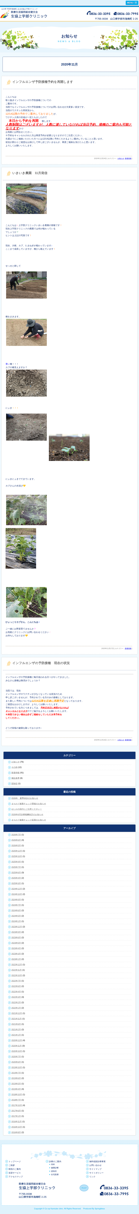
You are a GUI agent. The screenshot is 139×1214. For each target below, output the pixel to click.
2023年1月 (16, 959)
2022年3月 (16, 997)
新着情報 (128, 158)
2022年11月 (16, 970)
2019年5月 (16, 1083)
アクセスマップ (16, 1176)
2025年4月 (16, 878)
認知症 (14, 783)
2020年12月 (16, 1040)
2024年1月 (16, 921)
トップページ (15, 1161)
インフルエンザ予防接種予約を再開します (42, 81)
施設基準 (15, 778)
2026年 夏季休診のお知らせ (24, 798)
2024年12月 (16, 889)
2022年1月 (16, 1008)
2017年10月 (16, 1105)
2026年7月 (16, 834)
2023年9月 (16, 932)
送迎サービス (15, 1173)
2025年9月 (16, 862)
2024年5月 (16, 916)
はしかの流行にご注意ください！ (26, 809)
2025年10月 (16, 856)
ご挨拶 (12, 1165)
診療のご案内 (55, 1161)
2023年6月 (16, 937)
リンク (92, 1176)
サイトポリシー (96, 1173)
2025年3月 (16, 883)
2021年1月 (16, 1035)
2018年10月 (16, 1094)
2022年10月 (16, 975)
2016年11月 (16, 1121)
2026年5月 (16, 845)
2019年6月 (16, 1078)
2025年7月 (16, 867)
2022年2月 (16, 1002)
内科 (53, 1164)
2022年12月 (16, 964)
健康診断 (55, 1168)
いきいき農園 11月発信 (29, 173)
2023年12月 (16, 926)
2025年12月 (16, 851)
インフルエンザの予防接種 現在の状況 (41, 663)
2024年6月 (16, 910)
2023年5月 (16, 943)
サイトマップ (95, 1169)
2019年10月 (16, 1067)
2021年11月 (16, 1019)
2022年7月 (16, 981)
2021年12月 (16, 1013)
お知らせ (121, 158)
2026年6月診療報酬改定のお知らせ (27, 814)
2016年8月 (16, 1132)
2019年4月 (16, 1089)
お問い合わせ (95, 1165)
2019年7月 (16, 1073)
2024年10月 (16, 894)
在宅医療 (55, 1175)
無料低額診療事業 (97, 1161)
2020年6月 (16, 1062)
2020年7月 (16, 1056)
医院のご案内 (15, 1169)
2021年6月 (16, 1024)
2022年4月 (16, 991)
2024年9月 (16, 899)
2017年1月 (16, 1116)
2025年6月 (16, 872)
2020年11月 (16, 1046)
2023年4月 (16, 948)
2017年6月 (16, 1111)
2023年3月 (16, 954)
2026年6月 (16, 840)
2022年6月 (16, 986)
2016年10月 (16, 1127)
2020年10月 (16, 1051)
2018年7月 (16, 1100)
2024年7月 (16, 905)
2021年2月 (16, 1029)
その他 (14, 767)
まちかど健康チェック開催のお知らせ (28, 803)
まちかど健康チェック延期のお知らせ (28, 820)
